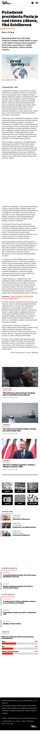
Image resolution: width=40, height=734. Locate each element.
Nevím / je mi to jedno (10, 651)
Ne (3, 646)
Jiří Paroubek (17, 525)
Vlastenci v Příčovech (21, 519)
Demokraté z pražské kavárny (24, 527)
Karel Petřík (16, 517)
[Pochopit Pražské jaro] (6, 536)
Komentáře (7, 511)
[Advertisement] (20, 181)
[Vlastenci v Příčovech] (6, 520)
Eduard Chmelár (18, 533)
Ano (3, 641)
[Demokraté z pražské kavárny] (6, 528)
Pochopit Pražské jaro (21, 535)
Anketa (5, 632)
